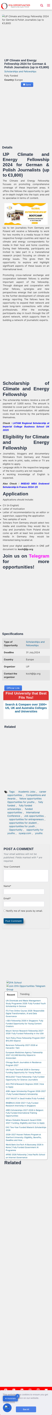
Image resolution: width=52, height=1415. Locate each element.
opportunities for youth (22, 826)
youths (38, 833)
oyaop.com (25, 833)
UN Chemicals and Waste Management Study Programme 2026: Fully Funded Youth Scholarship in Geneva (26, 1003)
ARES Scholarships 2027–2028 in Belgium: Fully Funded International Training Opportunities (25, 1113)
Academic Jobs (26, 791)
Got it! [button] (26, 1409)
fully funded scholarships (19, 807)
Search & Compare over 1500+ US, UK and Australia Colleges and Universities (26, 708)
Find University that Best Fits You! (26, 695)
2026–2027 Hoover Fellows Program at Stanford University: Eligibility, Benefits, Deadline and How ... (23, 1137)
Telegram (39, 556)
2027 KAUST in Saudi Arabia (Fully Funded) (25, 1098)
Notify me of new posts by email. (24, 910)
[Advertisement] (26, 117)
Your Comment (12, 866)
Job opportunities (34, 815)
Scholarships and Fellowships (20, 71)
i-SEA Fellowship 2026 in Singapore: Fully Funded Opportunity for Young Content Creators (24, 1023)
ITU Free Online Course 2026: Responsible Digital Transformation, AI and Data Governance (25, 1013)
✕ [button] (17, 1396)
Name (7, 886)
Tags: (12, 791)
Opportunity (15, 829)
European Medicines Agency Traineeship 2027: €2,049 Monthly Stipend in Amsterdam (24, 1055)
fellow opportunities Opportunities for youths (24, 800)
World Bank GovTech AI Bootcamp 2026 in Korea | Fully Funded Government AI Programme (24, 1147)
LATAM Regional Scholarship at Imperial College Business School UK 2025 (26, 426)
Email (7, 898)
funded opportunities (20, 810)
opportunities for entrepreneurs (26, 819)
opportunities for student (23, 822)
